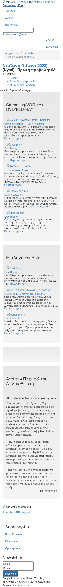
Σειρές (9, 17)
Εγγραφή (52, 46)
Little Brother (11, 216)
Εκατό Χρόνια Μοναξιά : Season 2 (25, 293)
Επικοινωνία (12, 541)
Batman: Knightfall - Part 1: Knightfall (24, 123)
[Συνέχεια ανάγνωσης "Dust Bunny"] (31, 144)
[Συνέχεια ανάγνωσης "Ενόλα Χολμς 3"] (31, 191)
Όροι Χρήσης (13, 548)
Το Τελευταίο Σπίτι (16, 170)
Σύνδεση (51, 39)
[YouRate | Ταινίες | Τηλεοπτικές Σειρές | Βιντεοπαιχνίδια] (31, 3)
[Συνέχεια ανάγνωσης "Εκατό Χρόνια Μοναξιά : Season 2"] (31, 290)
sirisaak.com (23, 585)
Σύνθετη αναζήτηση (15, 34)
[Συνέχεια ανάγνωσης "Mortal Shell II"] (31, 314)
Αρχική (9, 53)
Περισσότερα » (13, 138)
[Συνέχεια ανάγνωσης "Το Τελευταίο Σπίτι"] (31, 166)
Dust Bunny (10, 148)
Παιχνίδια (11, 24)
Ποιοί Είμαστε (14, 534)
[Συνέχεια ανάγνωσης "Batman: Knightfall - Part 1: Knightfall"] (31, 119)
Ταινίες (10, 10)
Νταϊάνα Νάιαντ (27, 53)
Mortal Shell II (12, 318)
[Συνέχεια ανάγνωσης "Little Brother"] (31, 212)
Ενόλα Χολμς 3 (13, 194)
